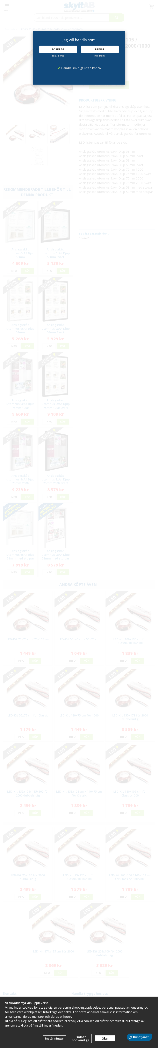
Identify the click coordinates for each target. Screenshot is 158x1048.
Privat (100, 49)
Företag (58, 49)
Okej (105, 1038)
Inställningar (54, 1038)
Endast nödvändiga (80, 1038)
